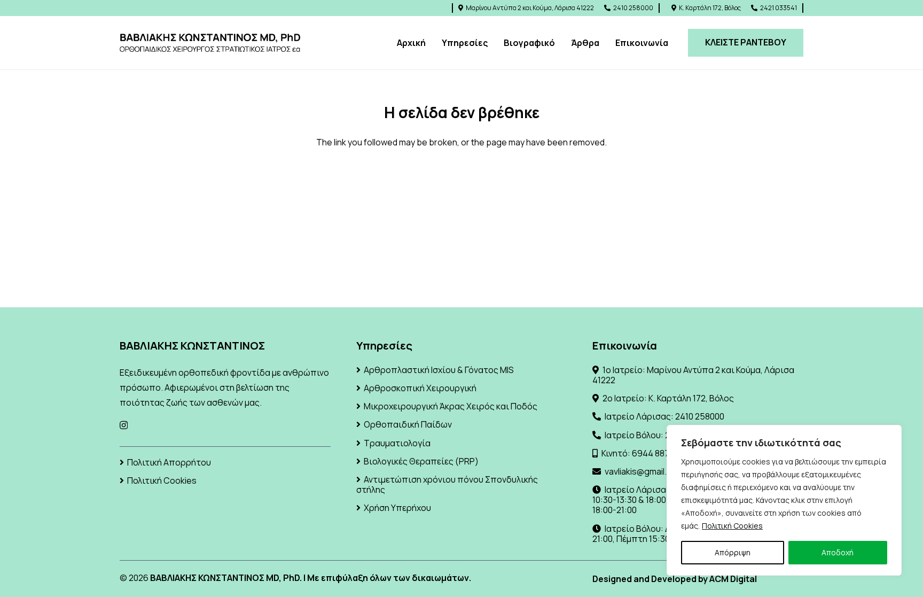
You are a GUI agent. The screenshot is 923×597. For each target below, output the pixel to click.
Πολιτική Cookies (732, 526)
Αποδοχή (838, 552)
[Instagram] (124, 425)
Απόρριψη (732, 552)
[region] (784, 500)
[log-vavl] (210, 43)
